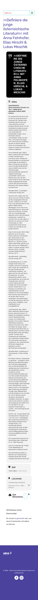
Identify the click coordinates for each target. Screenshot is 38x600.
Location (17, 479)
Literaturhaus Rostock (17, 482)
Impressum (31, 570)
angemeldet (19, 518)
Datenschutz (19, 573)
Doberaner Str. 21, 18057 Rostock (16, 486)
